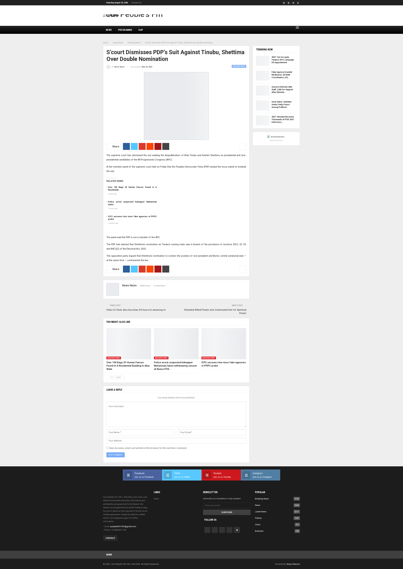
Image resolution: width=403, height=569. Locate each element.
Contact (110, 538)
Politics (258, 518)
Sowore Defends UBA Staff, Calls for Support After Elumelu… (282, 89)
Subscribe (226, 512)
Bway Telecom (293, 564)
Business (259, 531)
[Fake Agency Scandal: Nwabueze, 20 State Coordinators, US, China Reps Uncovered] (263, 76)
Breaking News (239, 66)
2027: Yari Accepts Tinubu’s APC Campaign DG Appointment (283, 60)
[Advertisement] (242, 16)
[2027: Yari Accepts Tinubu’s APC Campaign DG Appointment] (263, 61)
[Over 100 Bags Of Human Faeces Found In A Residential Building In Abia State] (128, 343)
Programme (125, 29)
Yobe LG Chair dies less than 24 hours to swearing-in (136, 309)
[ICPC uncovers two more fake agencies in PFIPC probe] (224, 343)
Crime (257, 524)
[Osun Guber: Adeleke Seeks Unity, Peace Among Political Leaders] (263, 105)
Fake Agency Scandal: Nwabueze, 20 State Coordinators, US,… (282, 75)
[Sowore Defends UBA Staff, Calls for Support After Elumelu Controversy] (263, 90)
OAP (140, 29)
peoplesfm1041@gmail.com (123, 526)
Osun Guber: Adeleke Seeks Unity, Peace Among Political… (282, 104)
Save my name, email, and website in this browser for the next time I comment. (148, 448)
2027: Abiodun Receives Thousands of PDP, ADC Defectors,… (283, 119)
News (109, 29)
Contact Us (136, 2)
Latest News (260, 511)
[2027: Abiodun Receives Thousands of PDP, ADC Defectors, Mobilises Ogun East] (263, 120)
